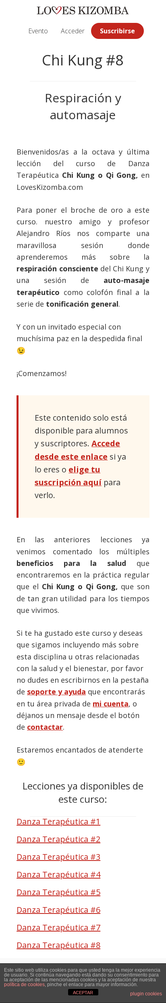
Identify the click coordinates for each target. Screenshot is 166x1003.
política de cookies (24, 984)
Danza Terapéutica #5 (58, 892)
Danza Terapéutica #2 (58, 839)
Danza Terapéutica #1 (58, 821)
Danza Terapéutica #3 (58, 856)
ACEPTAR (83, 992)
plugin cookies (146, 994)
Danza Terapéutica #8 (58, 945)
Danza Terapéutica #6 (58, 909)
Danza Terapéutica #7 (58, 927)
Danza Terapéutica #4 (58, 874)
